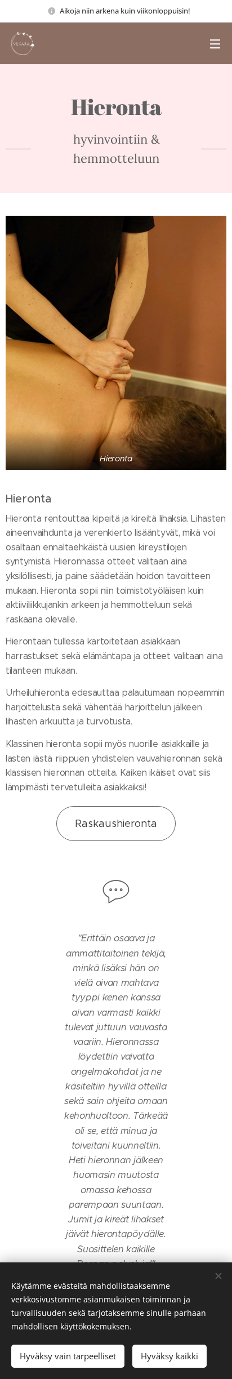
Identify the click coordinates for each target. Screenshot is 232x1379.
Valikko (215, 43)
